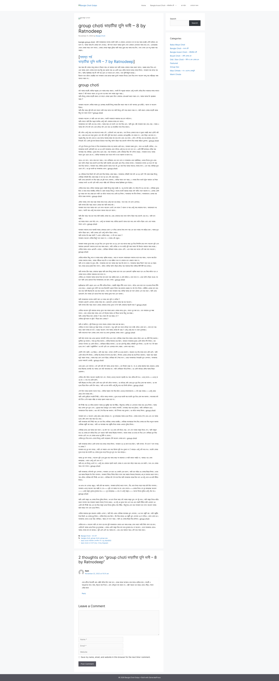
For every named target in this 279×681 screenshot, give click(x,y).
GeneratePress (155, 677)
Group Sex (174, 67)
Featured (174, 63)
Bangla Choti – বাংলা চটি (179, 48)
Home (143, 5)
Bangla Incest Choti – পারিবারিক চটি (162, 5)
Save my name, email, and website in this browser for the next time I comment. (115, 657)
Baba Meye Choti (177, 45)
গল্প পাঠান (183, 5)
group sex (104, 538)
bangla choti (85, 538)
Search (173, 19)
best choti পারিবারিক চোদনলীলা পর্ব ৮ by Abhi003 (96, 540)
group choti (95, 538)
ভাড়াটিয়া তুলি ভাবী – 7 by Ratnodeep (105, 61)
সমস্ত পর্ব (86, 57)
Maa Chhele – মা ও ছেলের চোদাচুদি (182, 71)
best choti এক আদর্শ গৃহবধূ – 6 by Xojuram (94, 543)
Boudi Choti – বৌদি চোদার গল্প (180, 56)
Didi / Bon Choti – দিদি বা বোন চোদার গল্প (184, 59)
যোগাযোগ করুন (194, 5)
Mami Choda (175, 74)
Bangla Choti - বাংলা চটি (89, 536)
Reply (84, 593)
